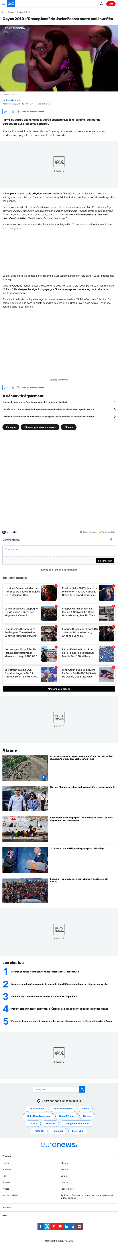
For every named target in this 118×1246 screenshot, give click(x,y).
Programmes (67, 1188)
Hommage (58, 1130)
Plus (4, 1215)
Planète (64, 1169)
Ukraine (87, 1116)
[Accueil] (3, 12)
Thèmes (6, 1156)
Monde (64, 1163)
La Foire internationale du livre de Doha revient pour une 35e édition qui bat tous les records (48, 416)
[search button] (82, 1089)
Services (6, 1207)
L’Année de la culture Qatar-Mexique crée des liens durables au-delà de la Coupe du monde (48, 409)
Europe (6, 1163)
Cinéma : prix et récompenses (40, 427)
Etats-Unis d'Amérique (38, 1116)
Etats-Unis (77, 1130)
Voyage (6, 1182)
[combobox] (59, 1089)
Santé (64, 1175)
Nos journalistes (10, 1195)
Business (6, 1169)
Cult (28, 12)
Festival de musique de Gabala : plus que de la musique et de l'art (34, 402)
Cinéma (69, 427)
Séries (20, 12)
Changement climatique (76, 1123)
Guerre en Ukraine (63, 1108)
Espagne (11, 427)
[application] (59, 58)
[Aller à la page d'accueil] (11, 3)
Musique (50, 1123)
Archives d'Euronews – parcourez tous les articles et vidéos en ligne (87, 1196)
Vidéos (5, 1188)
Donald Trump (66, 1116)
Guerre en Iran (37, 1108)
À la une (9, 750)
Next (4, 1175)
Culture (11, 12)
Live (111, 3)
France (85, 1108)
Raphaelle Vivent (13, 100)
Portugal (39, 1130)
